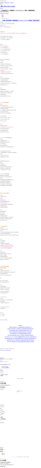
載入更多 (2, 370)
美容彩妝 (6, 366)
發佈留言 (2, 375)
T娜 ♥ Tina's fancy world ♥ (7, 6)
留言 (6, 364)
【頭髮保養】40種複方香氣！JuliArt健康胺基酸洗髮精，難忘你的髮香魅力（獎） (20, 327)
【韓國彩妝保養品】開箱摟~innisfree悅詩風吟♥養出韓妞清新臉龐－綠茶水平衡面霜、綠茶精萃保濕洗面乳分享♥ (20, 338)
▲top (1, 369)
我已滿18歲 (2, 466)
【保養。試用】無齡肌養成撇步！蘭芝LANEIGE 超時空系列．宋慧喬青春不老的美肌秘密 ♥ (20, 335)
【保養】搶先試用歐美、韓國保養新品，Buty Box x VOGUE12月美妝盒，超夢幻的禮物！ (21, 20)
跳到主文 (1, 8)
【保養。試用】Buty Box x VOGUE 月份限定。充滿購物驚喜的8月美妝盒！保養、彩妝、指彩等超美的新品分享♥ (20, 336)
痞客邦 (5, 364)
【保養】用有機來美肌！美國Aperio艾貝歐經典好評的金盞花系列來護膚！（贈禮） (20, 330)
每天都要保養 (7, 367)
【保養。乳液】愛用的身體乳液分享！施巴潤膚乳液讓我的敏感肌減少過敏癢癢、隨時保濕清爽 (20, 341)
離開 (4, 466)
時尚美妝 (7, 13)
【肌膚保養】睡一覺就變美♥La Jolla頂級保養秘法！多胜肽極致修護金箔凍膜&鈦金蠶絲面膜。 (20, 328)
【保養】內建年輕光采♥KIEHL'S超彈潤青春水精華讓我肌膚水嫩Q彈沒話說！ (20, 333)
